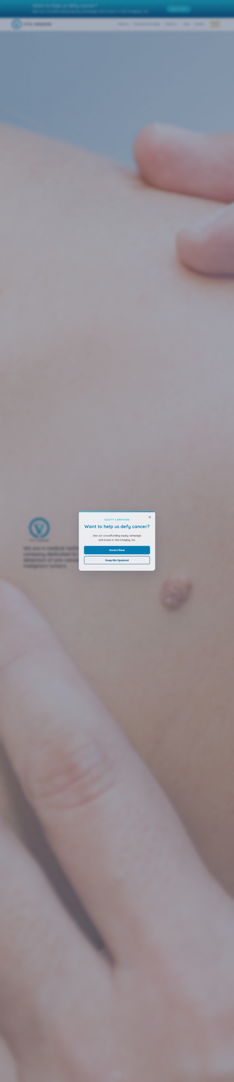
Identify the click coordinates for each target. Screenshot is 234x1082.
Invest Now (117, 550)
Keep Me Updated (117, 560)
